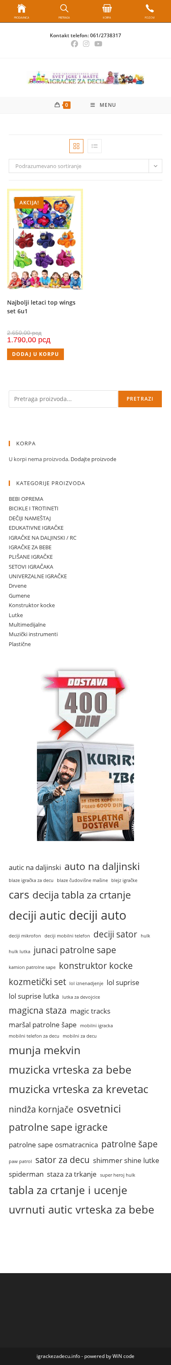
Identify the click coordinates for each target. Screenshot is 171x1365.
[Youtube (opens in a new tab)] (97, 44)
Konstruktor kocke (32, 605)
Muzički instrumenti (33, 634)
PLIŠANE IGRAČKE (31, 556)
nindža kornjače (41, 1109)
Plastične (20, 644)
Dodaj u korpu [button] (35, 354)
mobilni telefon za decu (34, 1036)
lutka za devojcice (81, 997)
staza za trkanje (72, 1174)
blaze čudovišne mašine (82, 880)
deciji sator (115, 934)
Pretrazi (140, 398)
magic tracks (90, 1011)
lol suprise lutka (34, 996)
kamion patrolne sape (32, 967)
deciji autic (37, 915)
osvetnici (99, 1108)
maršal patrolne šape (43, 1024)
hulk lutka (19, 951)
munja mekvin (45, 1050)
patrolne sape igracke (58, 1127)
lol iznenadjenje (86, 983)
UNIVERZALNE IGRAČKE (38, 576)
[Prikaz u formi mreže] (76, 146)
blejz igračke (124, 880)
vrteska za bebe (115, 1209)
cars (19, 894)
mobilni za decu (80, 1036)
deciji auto (98, 915)
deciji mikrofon (25, 936)
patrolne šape (129, 1144)
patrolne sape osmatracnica (53, 1144)
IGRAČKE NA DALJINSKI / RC (42, 537)
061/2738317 (105, 35)
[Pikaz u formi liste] (95, 146)
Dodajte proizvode (93, 459)
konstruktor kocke (96, 965)
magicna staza (38, 1010)
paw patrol (20, 1161)
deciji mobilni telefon (67, 936)
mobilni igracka (96, 1026)
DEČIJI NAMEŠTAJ (30, 518)
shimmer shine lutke (126, 1160)
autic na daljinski (35, 867)
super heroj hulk (117, 1175)
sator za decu (62, 1160)
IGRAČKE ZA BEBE (30, 547)
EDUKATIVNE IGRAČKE (36, 527)
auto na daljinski (102, 866)
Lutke (16, 615)
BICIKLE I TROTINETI (34, 508)
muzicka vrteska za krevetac (78, 1088)
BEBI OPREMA (26, 498)
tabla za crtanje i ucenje (68, 1189)
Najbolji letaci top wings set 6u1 (41, 306)
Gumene (19, 595)
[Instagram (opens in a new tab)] (86, 44)
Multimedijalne (27, 624)
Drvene (18, 585)
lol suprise (123, 982)
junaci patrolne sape (75, 950)
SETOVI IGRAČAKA (31, 566)
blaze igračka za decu (31, 880)
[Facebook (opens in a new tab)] (74, 44)
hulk (145, 936)
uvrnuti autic (40, 1209)
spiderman (26, 1174)
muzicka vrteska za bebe (70, 1069)
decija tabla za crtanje (81, 894)
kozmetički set (37, 982)
